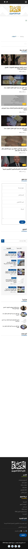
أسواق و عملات (23, 83)
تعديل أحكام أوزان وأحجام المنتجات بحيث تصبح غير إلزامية (14, 109)
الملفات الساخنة (23, 63)
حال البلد (24, 104)
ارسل (22, 222)
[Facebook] (5, 2)
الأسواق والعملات (23, 480)
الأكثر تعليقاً (19, 248)
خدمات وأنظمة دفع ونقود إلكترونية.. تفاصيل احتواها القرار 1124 (16, 68)
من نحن (25, 507)
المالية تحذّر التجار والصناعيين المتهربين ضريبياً (14, 169)
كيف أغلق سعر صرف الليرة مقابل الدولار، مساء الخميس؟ (15, 89)
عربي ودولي (24, 492)
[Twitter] (7, 2)
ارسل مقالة (24, 509)
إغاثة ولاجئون (23, 490)
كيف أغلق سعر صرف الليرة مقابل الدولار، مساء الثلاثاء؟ (15, 129)
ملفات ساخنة (24, 485)
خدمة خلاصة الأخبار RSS (21, 512)
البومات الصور (23, 504)
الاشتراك (23, 535)
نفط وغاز (24, 487)
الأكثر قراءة (9, 248)
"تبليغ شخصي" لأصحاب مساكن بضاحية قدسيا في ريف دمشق (10, 263)
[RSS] (2, 2)
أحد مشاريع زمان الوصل (20, 543)
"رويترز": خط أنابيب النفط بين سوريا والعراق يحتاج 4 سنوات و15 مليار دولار (14, 150)
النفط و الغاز (23, 144)
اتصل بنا (25, 514)
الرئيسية (25, 502)
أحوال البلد (24, 483)
